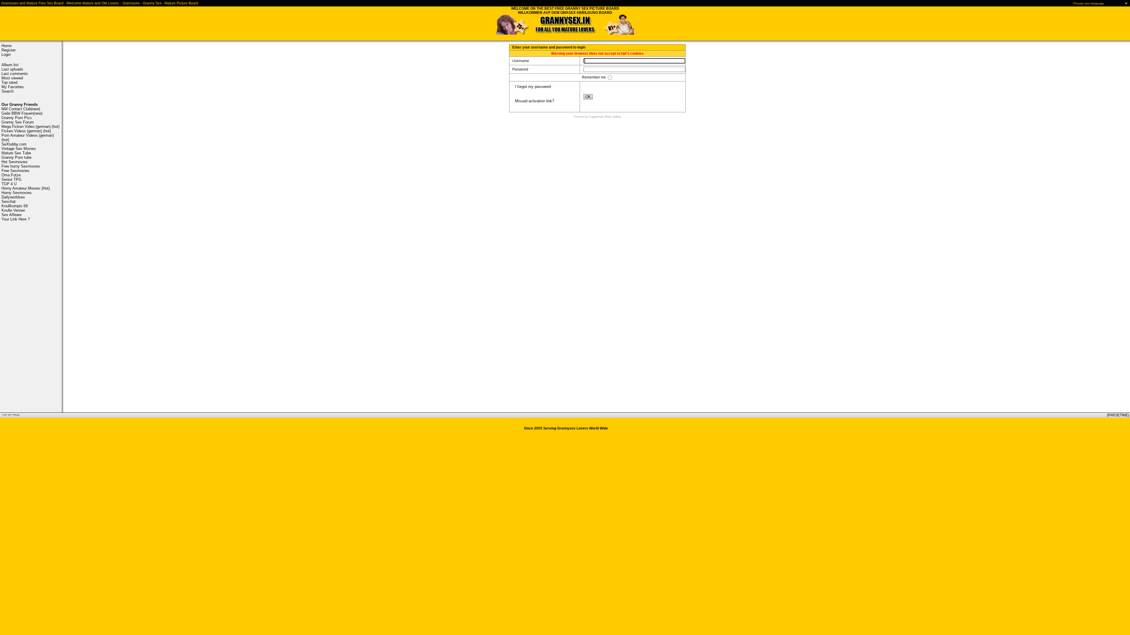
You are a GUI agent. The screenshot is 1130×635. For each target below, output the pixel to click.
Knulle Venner (13, 210)
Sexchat (8, 201)
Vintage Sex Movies (18, 148)
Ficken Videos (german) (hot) (26, 131)
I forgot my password (533, 86)
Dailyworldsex (13, 197)
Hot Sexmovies (14, 162)
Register (8, 50)
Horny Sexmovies (16, 192)
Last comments (14, 73)
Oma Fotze (11, 175)
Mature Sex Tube (16, 153)
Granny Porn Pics (16, 118)
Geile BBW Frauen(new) (21, 113)
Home (6, 46)
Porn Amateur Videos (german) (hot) (27, 137)
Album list (10, 65)
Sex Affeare (11, 215)
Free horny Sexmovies (20, 166)
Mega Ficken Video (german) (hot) (30, 126)
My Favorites (12, 87)
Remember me (594, 77)
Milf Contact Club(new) (20, 109)
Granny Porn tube (16, 157)
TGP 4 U (8, 184)
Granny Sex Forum (17, 122)
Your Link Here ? (15, 219)
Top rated (9, 82)
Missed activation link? (534, 101)
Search (7, 91)
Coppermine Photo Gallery (605, 116)
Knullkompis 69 (14, 206)
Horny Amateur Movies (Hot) (25, 188)
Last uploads (12, 69)
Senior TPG (11, 179)
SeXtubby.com (13, 144)
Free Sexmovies (15, 170)
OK (588, 97)
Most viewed (12, 78)
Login (6, 54)
